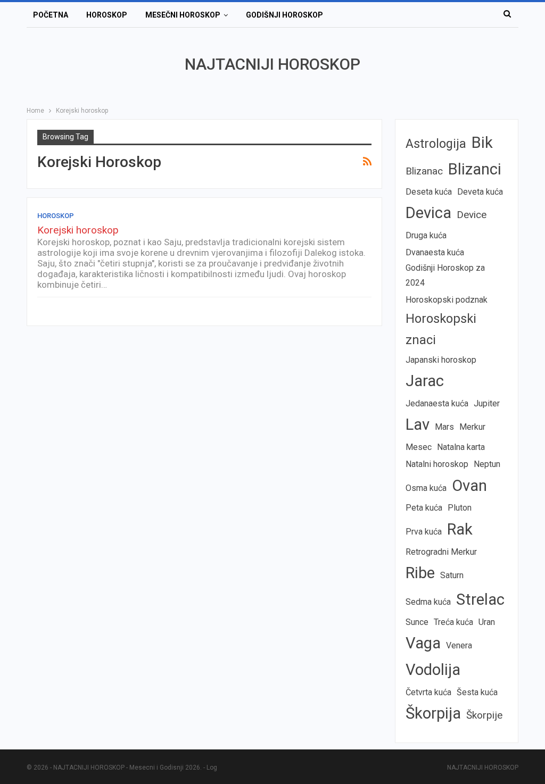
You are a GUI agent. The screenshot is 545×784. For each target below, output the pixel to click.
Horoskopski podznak (447, 300)
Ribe (420, 573)
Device (471, 214)
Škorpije (484, 715)
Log (212, 767)
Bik (482, 143)
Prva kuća (424, 532)
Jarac (425, 381)
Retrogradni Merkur (441, 552)
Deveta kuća (480, 192)
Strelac (480, 599)
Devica (428, 213)
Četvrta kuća (428, 692)
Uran (486, 622)
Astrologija (436, 143)
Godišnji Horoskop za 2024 (445, 275)
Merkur (472, 427)
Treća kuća (453, 622)
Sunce (417, 622)
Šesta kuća (477, 692)
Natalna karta (461, 447)
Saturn (452, 575)
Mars (444, 427)
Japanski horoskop (441, 360)
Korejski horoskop (78, 230)
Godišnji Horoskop (284, 15)
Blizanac (424, 171)
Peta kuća (424, 508)
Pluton (460, 508)
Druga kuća (426, 235)
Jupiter (487, 403)
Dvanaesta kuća (435, 252)
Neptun (487, 464)
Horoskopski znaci (441, 329)
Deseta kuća (429, 192)
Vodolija (433, 670)
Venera (459, 645)
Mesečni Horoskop (182, 15)
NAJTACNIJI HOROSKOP (272, 64)
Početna (50, 15)
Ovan (469, 486)
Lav (418, 424)
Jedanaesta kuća (437, 403)
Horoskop (106, 15)
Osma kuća (426, 488)
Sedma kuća (428, 602)
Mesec (419, 447)
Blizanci (474, 169)
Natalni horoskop (437, 464)
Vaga (423, 643)
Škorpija (433, 713)
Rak (460, 529)
